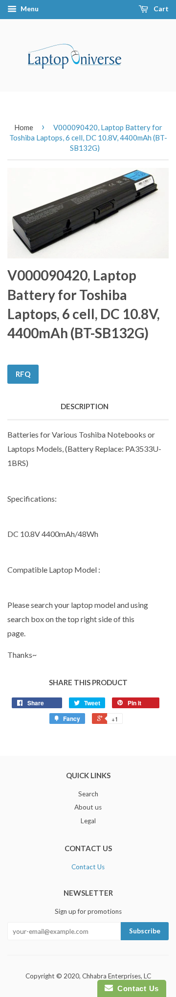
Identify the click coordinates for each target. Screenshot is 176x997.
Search (88, 794)
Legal (88, 821)
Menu (29, 8)
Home (23, 127)
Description (85, 406)
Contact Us (88, 867)
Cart (160, 8)
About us (88, 807)
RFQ (23, 374)
